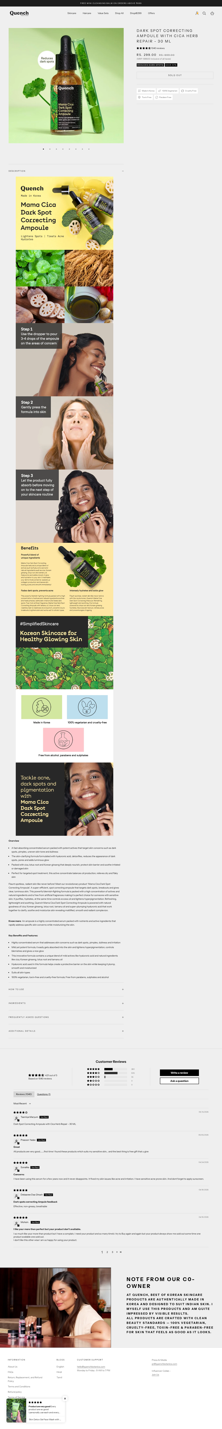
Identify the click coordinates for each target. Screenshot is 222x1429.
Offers (151, 13)
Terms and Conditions (19, 1386)
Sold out (175, 75)
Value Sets (103, 13)
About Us (12, 1366)
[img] (20, 1112)
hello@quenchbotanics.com (91, 1366)
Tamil (59, 1377)
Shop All (119, 13)
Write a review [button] (179, 1072)
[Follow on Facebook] (9, 1408)
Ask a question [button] (179, 1080)
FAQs (10, 1372)
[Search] (204, 13)
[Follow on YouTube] (34, 1408)
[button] (144, 48)
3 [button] (112, 1252)
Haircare (87, 13)
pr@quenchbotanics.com (164, 1363)
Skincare (71, 13)
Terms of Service (16, 1397)
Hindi (59, 1372)
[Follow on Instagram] (26, 1408)
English (60, 1366)
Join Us (155, 1374)
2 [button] (107, 1252)
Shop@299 (136, 13)
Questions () (44, 1094)
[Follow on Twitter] (18, 1408)
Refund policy (15, 1391)
